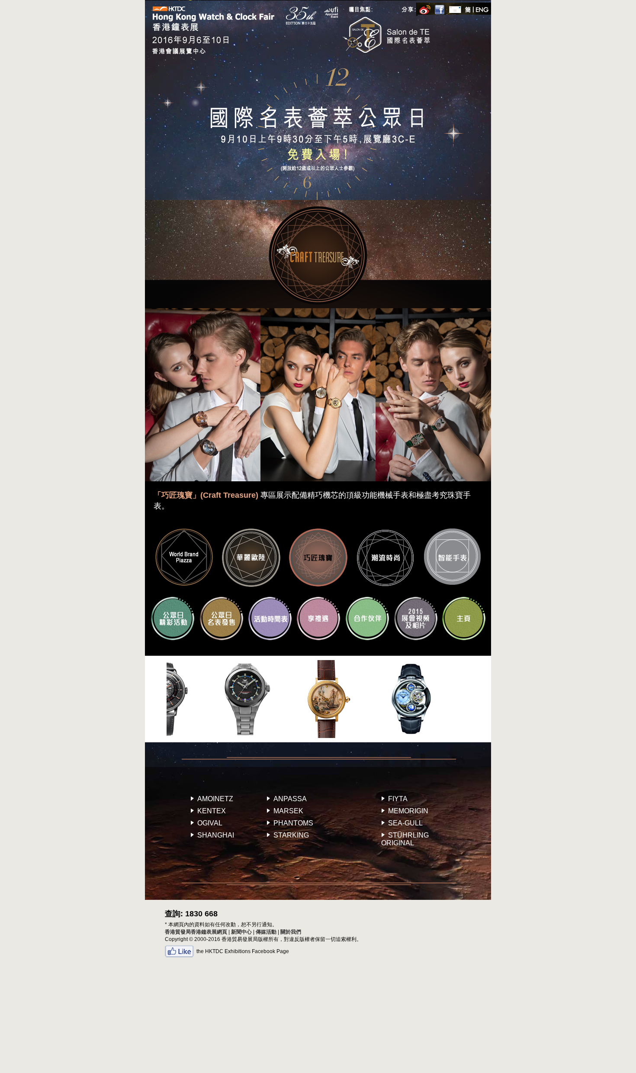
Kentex (211, 811)
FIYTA (398, 798)
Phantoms (293, 823)
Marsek (288, 811)
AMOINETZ (215, 798)
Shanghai (215, 835)
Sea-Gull (405, 823)
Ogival (209, 823)
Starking (291, 835)
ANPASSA (290, 798)
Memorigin (408, 811)
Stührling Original (405, 839)
